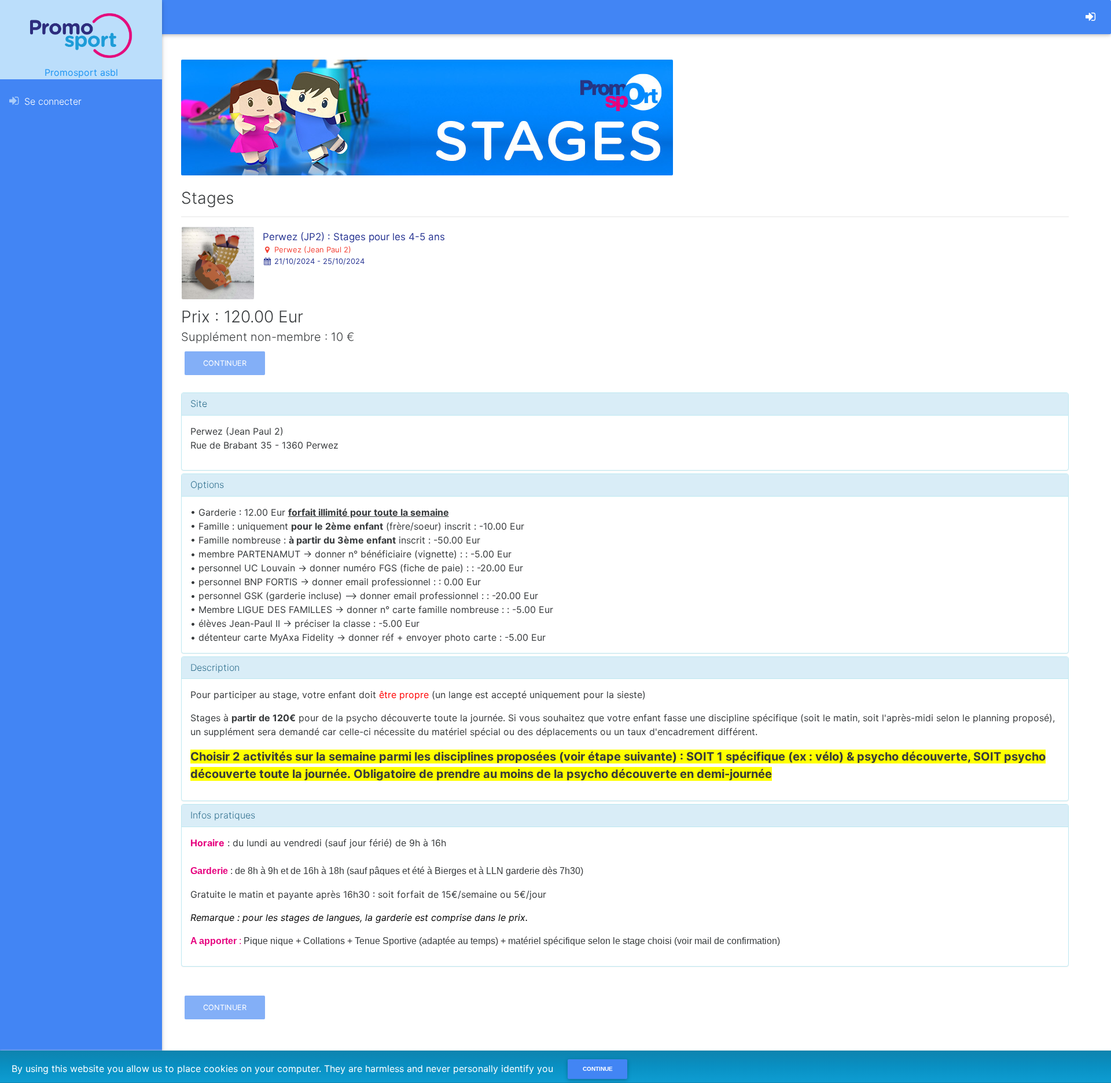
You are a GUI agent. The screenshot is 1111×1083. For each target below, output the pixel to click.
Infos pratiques (222, 815)
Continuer (225, 363)
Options (207, 484)
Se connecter (51, 101)
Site (198, 403)
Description (215, 667)
